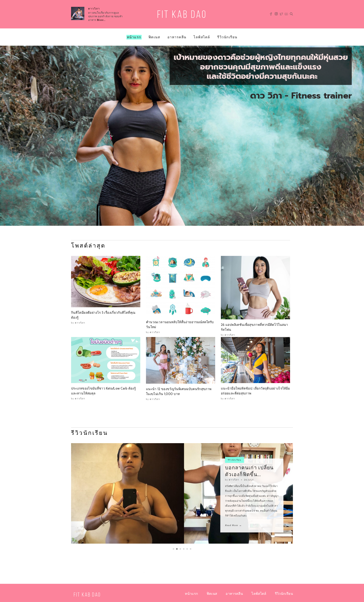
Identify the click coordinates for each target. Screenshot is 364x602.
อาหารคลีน (176, 37)
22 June (249, 482)
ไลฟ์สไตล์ (202, 37)
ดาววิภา (94, 8)
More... (101, 20)
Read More (233, 522)
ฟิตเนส (154, 37)
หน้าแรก (134, 37)
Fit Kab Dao (182, 15)
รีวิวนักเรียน (227, 37)
